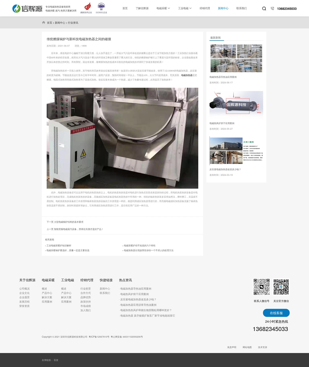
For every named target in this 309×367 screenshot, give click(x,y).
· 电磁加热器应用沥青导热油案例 (137, 305)
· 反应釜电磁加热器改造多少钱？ (137, 299)
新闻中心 (60, 22)
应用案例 (47, 301)
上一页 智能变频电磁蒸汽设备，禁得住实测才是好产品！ (75, 229)
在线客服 (276, 312)
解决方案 (47, 297)
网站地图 (247, 347)
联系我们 (105, 293)
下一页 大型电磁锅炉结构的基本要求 (65, 221)
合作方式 (85, 293)
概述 (44, 288)
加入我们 (85, 310)
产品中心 (47, 293)
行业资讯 (73, 22)
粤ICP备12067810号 (99, 336)
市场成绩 (85, 306)
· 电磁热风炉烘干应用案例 (134, 294)
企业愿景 (24, 297)
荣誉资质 (24, 306)
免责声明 (231, 347)
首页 (49, 22)
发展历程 (24, 301)
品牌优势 (85, 297)
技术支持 (262, 347)
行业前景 (85, 288)
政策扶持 (85, 301)
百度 (56, 360)
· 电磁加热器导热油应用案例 (135, 288)
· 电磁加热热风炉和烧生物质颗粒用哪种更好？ (145, 310)
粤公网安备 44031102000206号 (127, 336)
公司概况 (24, 288)
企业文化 (24, 293)
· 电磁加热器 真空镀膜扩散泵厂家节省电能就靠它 (147, 315)
